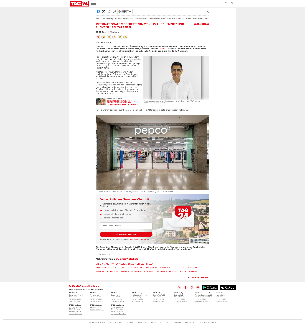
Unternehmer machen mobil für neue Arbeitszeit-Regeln (124, 264)
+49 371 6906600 (96, 299)
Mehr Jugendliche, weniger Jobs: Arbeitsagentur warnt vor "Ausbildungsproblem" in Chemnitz (122, 103)
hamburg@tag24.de (75, 314)
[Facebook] (185, 287)
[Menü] (93, 3)
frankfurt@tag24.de (201, 301)
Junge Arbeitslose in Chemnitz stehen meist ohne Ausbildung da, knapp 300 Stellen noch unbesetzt (146, 267)
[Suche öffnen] (226, 3)
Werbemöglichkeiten (97, 322)
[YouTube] (198, 287)
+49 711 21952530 (180, 299)
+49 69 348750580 (201, 299)
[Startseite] (79, 4)
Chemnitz (107, 19)
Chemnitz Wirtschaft (123, 19)
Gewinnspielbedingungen (184, 322)
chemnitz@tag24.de (96, 301)
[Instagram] (192, 287)
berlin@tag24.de (74, 301)
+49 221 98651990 (222, 299)
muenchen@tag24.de (97, 310)
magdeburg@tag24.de (118, 314)
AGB (167, 322)
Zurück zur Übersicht (199, 277)
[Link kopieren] (114, 11)
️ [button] (98, 37)
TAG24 (98, 19)
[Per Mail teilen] (109, 11)
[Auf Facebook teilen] (98, 11)
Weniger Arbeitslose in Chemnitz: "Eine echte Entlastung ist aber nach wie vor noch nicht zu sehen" (147, 271)
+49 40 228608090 (75, 311)
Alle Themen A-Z (116, 322)
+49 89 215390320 (96, 307)
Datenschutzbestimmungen (137, 239)
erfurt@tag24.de (158, 301)
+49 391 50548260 (117, 311)
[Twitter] (179, 287)
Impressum (142, 322)
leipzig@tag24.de (137, 301)
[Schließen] (207, 11)
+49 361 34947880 (159, 299)
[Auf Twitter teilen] (103, 11)
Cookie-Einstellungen (207, 322)
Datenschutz (156, 322)
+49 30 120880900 (75, 299)
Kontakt (130, 322)
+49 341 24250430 (138, 299)
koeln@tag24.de (221, 301)
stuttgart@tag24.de (180, 301)
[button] (232, 3)
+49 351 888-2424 (117, 299)
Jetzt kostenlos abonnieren (126, 234)
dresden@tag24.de (117, 301)
